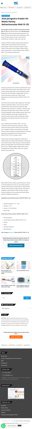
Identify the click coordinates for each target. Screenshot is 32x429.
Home (4, 12)
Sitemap (3, 412)
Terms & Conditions (5, 410)
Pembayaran (4, 363)
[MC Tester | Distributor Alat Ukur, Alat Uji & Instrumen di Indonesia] (16, 3)
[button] (3, 425)
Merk (2, 360)
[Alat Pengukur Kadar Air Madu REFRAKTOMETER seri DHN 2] (24, 280)
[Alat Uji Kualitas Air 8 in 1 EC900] (24, 265)
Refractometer (13, 12)
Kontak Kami (4, 356)
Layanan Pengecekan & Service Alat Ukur (11, 358)
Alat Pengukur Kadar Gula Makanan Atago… (8, 286)
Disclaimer (3, 405)
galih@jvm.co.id (9, 375)
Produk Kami (4, 365)
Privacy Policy (4, 407)
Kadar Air (11, 232)
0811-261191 (8, 372)
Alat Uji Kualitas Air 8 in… (23, 270)
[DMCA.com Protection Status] (16, 426)
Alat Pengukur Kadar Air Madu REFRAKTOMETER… (23, 286)
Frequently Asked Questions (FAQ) (9, 414)
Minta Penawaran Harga (16, 245)
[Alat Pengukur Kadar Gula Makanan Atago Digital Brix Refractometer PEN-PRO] (8, 280)
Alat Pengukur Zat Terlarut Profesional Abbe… (6, 272)
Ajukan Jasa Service (16, 337)
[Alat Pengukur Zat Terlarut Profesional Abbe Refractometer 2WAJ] (8, 265)
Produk (8, 12)
